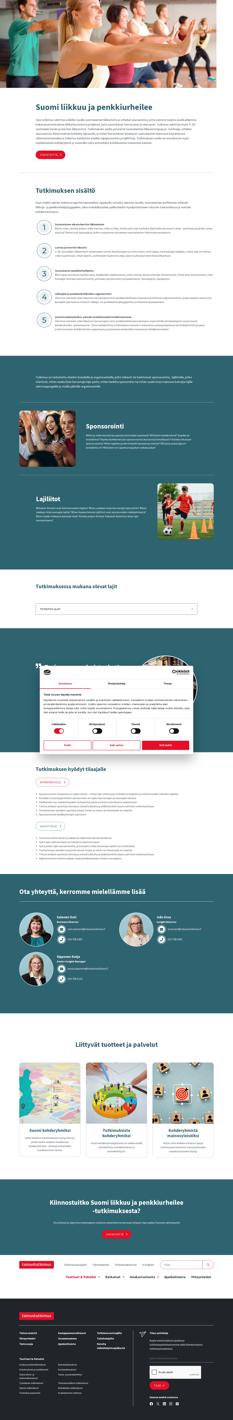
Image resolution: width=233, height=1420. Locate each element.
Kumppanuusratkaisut (72, 1333)
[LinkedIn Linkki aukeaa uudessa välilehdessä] (164, 1403)
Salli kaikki (165, 745)
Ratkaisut (112, 1277)
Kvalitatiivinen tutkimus (70, 1392)
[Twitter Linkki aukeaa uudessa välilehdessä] (157, 1403)
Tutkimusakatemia (125, 1264)
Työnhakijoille (100, 1264)
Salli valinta (116, 745)
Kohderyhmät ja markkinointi (33, 1369)
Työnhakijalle (105, 1338)
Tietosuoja (26, 1344)
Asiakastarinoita (142, 1277)
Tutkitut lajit (50, 609)
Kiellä (67, 745)
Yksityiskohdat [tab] (116, 683)
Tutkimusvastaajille (75, 1264)
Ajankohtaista (175, 1277)
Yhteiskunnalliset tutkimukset (73, 1383)
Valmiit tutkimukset (29, 1388)
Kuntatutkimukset (67, 1369)
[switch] (97, 731)
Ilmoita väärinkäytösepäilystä (111, 1346)
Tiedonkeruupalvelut (29, 1392)
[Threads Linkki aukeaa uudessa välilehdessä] (177, 1403)
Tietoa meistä (28, 1333)
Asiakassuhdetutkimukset (32, 1364)
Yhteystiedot (201, 1277)
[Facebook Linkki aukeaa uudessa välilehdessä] (151, 1403)
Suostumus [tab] (65, 683)
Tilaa (157, 1385)
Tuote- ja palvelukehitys (70, 1374)
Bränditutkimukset (67, 1364)
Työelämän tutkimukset (31, 1383)
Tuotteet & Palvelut (81, 1277)
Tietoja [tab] (168, 683)
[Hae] (208, 1264)
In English (148, 1264)
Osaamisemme (67, 1338)
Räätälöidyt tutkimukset (70, 1388)
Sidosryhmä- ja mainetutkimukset (28, 1376)
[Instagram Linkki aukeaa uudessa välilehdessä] (170, 1403)
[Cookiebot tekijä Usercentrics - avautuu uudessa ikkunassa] (175, 672)
